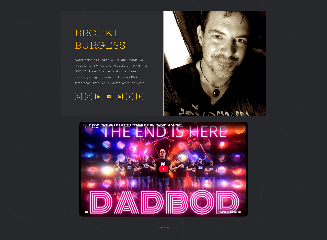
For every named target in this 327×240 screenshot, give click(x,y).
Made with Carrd (163, 228)
